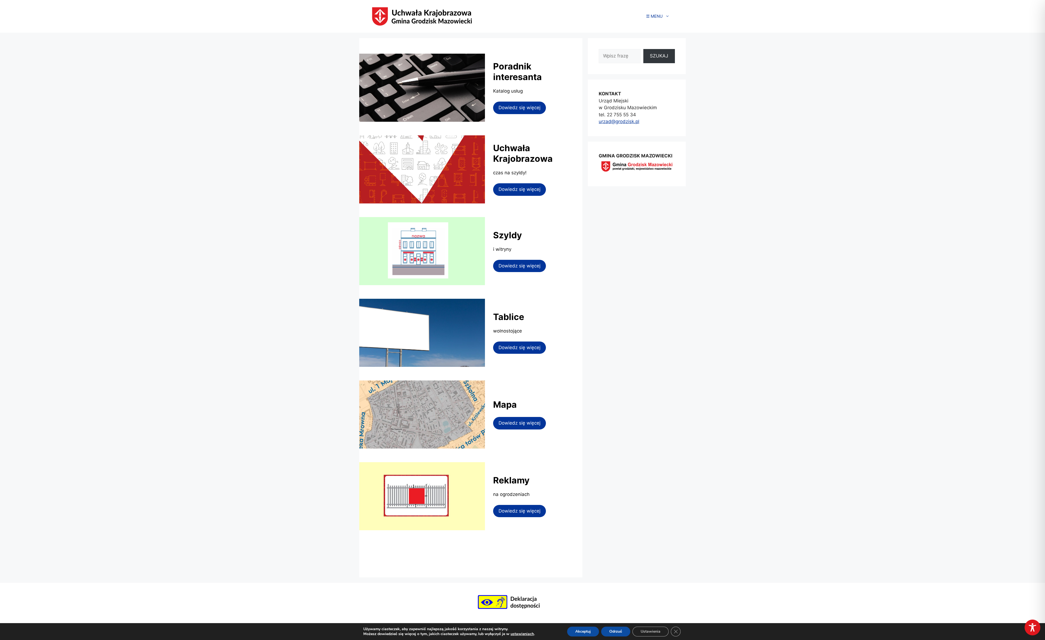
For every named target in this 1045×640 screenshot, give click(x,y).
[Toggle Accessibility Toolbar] (1032, 627)
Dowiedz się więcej (519, 107)
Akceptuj (583, 631)
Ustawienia (650, 631)
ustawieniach (522, 634)
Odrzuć (615, 631)
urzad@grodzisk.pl (619, 121)
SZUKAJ (659, 56)
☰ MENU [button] (654, 16)
